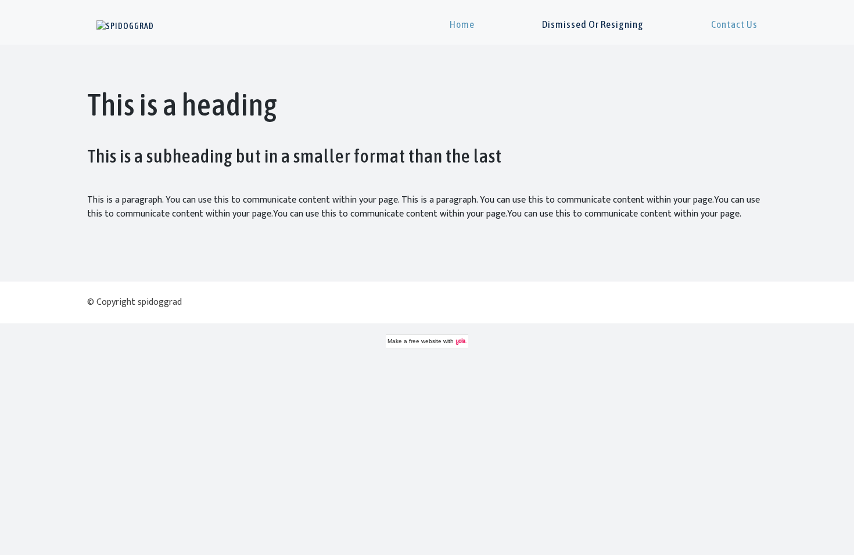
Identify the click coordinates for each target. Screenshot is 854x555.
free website (425, 341)
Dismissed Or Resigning (593, 24)
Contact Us (734, 24)
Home (462, 24)
